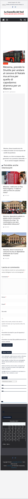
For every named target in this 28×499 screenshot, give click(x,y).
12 (24, 430)
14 (7, 433)
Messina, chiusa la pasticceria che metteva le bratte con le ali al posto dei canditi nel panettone (14, 151)
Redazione (13, 91)
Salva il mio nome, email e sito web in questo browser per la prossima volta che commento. (13, 324)
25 (20, 436)
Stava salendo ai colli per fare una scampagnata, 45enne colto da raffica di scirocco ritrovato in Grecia (13, 361)
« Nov (4, 444)
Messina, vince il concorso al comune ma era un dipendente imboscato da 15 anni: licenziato (13, 252)
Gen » (8, 444)
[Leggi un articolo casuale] (24, 20)
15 (10, 433)
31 (17, 440)
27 (4, 440)
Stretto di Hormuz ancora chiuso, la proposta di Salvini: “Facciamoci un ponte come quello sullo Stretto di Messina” (13, 367)
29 (10, 440)
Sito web (4, 311)
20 (4, 436)
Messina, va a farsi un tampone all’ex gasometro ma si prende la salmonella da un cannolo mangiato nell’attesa (14, 159)
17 (17, 433)
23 (14, 436)
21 (7, 436)
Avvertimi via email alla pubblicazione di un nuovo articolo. (14, 341)
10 (17, 430)
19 (24, 433)
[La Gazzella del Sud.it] (3, 20)
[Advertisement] (14, 33)
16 (14, 433)
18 (20, 433)
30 (14, 440)
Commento (5, 277)
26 (24, 436)
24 (17, 436)
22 (10, 436)
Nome (4, 297)
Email (4, 304)
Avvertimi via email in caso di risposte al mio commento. (13, 334)
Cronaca (5, 63)
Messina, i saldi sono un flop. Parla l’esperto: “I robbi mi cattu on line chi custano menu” (13, 189)
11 (20, 430)
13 (4, 433)
